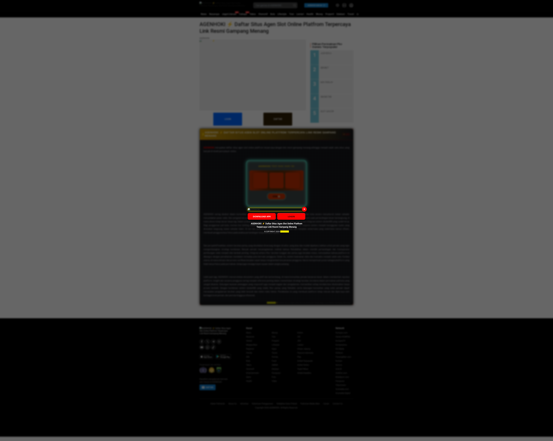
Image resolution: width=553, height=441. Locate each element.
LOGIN (291, 216)
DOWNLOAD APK (262, 216)
